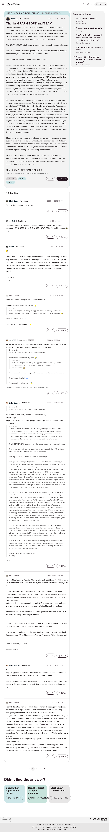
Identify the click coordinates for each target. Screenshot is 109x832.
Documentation (81, 24)
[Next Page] (44, 769)
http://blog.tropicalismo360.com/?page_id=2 (32, 724)
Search (83, 4)
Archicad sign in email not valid (89, 28)
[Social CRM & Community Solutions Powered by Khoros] (6, 819)
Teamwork (10, 182)
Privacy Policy (38, 827)
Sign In (102, 4)
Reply (63, 179)
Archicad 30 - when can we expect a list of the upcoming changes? (88, 59)
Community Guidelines (67, 827)
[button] (48, 178)
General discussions (83, 43)
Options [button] (66, 13)
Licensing (79, 31)
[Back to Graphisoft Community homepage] (14, 4)
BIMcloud (22, 179)
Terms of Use (50, 827)
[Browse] (4, 4)
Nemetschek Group (65, 830)
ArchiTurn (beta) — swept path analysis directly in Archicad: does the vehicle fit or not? (89, 37)
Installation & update (83, 53)
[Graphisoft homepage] (98, 820)
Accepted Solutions (39, 798)
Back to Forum (15, 798)
